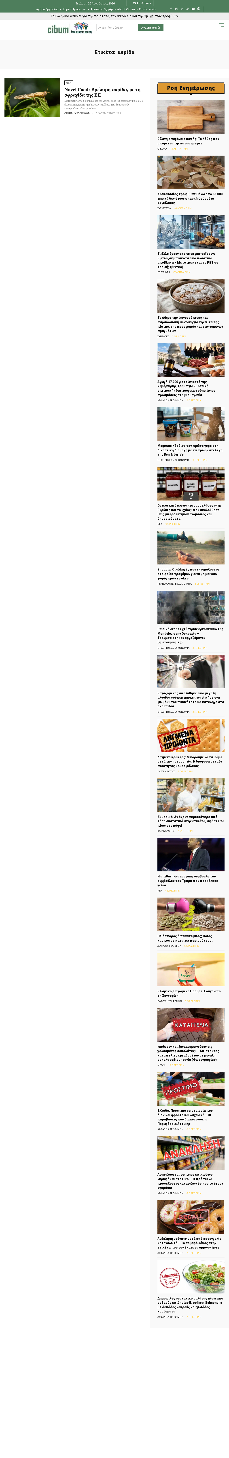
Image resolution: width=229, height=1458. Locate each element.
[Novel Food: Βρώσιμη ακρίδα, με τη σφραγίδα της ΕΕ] (32, 97)
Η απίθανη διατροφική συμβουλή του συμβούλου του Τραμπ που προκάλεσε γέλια (187, 881)
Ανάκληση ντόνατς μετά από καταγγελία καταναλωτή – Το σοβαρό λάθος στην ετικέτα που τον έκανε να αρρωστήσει (189, 1243)
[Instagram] (176, 9)
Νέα (69, 83)
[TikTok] (188, 9)
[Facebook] (171, 9)
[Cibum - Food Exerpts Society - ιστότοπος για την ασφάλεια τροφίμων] (70, 28)
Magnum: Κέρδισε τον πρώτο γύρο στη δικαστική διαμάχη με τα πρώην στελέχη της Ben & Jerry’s (190, 450)
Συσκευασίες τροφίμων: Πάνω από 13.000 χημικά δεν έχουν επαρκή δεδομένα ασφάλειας (190, 198)
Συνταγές (163, 336)
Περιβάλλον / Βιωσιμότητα (174, 583)
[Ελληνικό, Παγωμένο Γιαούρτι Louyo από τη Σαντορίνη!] (191, 969)
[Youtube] (193, 9)
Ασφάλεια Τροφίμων (170, 400)
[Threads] (198, 9)
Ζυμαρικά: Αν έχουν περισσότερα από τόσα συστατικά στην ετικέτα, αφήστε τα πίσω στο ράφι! (190, 821)
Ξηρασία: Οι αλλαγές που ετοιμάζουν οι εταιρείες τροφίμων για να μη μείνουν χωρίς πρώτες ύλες (188, 574)
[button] (212, 29)
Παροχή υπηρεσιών (169, 1001)
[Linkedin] (182, 9)
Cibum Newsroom (77, 113)
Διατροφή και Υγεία (169, 946)
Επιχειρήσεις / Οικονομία (173, 460)
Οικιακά (162, 148)
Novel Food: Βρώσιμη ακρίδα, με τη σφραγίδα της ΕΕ (102, 92)
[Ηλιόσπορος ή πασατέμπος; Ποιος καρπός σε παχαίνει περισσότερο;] (191, 914)
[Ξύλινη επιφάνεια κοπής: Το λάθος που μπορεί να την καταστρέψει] (191, 117)
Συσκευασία (164, 208)
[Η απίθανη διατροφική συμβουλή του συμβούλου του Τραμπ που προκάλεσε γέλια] (191, 854)
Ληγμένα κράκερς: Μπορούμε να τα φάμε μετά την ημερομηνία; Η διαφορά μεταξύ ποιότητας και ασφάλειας (189, 761)
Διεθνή (161, 1065)
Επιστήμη (163, 272)
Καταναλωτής (166, 771)
